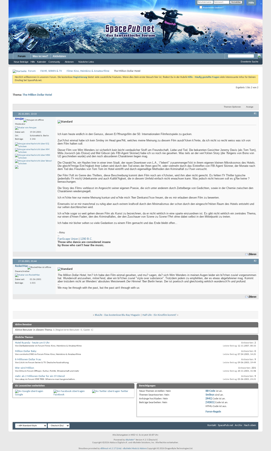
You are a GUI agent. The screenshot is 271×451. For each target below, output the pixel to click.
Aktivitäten (59, 56)
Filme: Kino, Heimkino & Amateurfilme (88, 71)
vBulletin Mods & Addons (135, 448)
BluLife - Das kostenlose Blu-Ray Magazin (117, 315)
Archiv (238, 425)
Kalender (41, 62)
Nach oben (250, 425)
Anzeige (249, 107)
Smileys (210, 394)
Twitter (124, 391)
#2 (255, 261)
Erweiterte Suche (249, 61)
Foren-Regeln (213, 411)
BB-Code (210, 391)
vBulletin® (130, 440)
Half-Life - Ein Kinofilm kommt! (159, 315)
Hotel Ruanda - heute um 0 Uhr (32, 342)
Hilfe (251, 2)
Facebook (59, 394)
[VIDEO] (210, 402)
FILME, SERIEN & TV (51, 71)
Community (54, 62)
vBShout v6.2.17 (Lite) (110, 448)
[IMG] (209, 398)
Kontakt (211, 425)
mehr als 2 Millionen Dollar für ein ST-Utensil (40, 376)
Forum (22, 56)
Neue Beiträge (21, 62)
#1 (255, 113)
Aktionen (69, 62)
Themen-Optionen (232, 107)
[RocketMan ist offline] (27, 275)
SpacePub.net (225, 425)
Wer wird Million (24, 368)
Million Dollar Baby (25, 351)
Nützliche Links (86, 62)
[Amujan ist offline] (25, 128)
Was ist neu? (40, 56)
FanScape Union (68, 238)
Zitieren (252, 254)
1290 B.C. (86, 238)
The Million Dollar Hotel (37, 95)
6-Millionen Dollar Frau (28, 359)
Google (19, 394)
